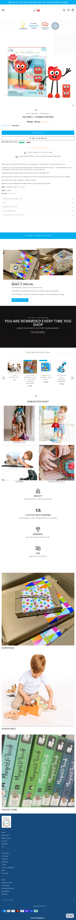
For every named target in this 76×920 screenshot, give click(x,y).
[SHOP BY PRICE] (38, 690)
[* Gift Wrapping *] (14, 367)
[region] (38, 2)
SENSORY (5, 894)
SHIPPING (5, 862)
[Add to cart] (18, 363)
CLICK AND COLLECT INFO (13, 215)
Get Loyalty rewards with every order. (38, 537)
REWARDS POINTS (10, 207)
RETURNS (5, 873)
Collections (35, 113)
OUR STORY (5, 853)
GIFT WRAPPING (9, 211)
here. (45, 556)
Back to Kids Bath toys (39, 235)
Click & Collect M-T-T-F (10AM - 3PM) (39, 152)
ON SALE (4, 841)
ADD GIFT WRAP (20, 300)
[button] (38, 918)
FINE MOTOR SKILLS (8, 888)
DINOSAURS (6, 885)
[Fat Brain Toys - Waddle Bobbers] (61, 367)
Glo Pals (12, 193)
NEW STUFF (5, 835)
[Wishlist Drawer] (68, 10)
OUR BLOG (5, 856)
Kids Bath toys (44, 113)
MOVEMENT (5, 891)
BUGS (3, 880)
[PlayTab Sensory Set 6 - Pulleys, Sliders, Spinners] (30, 367)
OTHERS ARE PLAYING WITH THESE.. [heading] (38, 352)
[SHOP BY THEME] (38, 771)
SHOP (3, 832)
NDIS (3, 870)
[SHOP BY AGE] (38, 609)
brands (44, 499)
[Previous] (3, 378)
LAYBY (4, 865)
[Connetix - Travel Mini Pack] (46, 367)
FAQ (4, 203)
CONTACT (5, 859)
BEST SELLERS (6, 838)
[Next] (72, 378)
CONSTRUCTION (7, 882)
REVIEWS (5, 844)
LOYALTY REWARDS (8, 867)
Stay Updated (8, 900)
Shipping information (12, 199)
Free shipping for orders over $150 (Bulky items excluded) (38, 518)
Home (28, 113)
